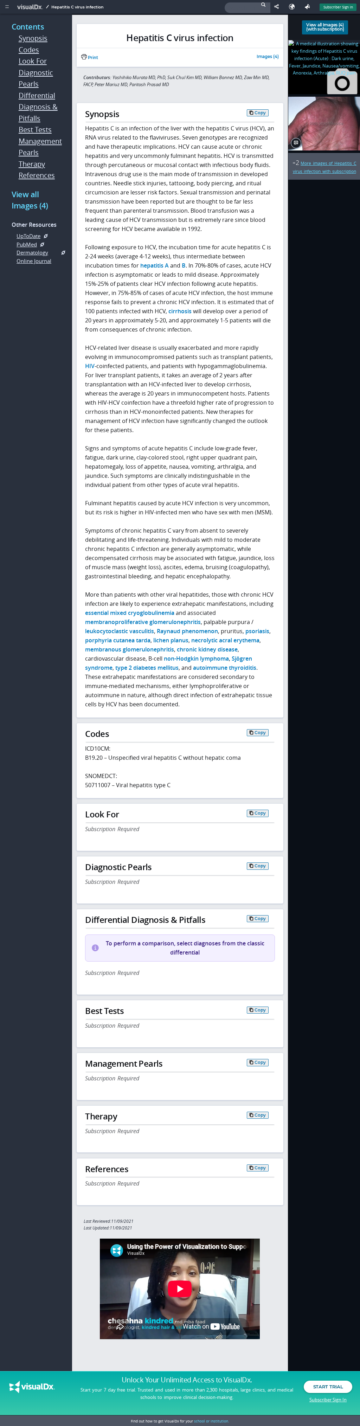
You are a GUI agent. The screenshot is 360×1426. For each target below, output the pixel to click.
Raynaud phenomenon (187, 631)
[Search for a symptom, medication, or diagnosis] (247, 7)
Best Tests (35, 129)
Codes (29, 49)
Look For (33, 61)
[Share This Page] (278, 7)
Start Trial (328, 1386)
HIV (90, 366)
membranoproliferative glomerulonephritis (143, 622)
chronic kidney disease (207, 649)
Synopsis (33, 38)
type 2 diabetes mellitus (147, 668)
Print (92, 57)
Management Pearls (39, 147)
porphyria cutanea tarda (117, 640)
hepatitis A (154, 265)
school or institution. (211, 1421)
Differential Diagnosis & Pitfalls (38, 107)
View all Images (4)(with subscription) (325, 27)
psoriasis (257, 631)
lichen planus (170, 640)
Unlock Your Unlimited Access (187, 1380)
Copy (260, 112)
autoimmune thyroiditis (224, 668)
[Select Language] (293, 7)
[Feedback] (308, 7)
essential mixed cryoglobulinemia (129, 613)
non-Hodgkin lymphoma (196, 658)
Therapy (32, 164)
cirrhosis (180, 311)
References (37, 175)
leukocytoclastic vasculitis (119, 631)
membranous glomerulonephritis (129, 649)
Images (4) (268, 57)
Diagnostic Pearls (36, 78)
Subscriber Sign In (338, 7)
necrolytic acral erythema (225, 640)
